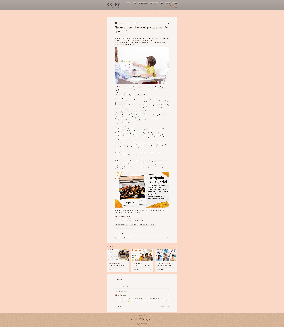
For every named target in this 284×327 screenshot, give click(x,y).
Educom (116, 13)
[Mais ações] (168, 23)
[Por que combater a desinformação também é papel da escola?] (118, 255)
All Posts (109, 13)
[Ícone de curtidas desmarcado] (119, 306)
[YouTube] (169, 7)
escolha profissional (144, 224)
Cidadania (133, 13)
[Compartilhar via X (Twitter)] (119, 233)
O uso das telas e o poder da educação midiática (165, 264)
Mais (168, 13)
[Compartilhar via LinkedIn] (122, 233)
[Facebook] (164, 7)
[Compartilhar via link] (126, 233)
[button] (176, 7)
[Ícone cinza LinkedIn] (173, 7)
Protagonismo (124, 13)
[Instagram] (171, 7)
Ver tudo (175, 246)
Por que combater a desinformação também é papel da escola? (117, 264)
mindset (153, 224)
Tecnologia (151, 13)
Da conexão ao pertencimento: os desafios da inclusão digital (141, 264)
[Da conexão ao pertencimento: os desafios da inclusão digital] (142, 255)
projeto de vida (133, 224)
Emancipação (142, 13)
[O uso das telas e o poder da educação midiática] (166, 255)
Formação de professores (121, 224)
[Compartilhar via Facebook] (115, 233)
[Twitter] (166, 7)
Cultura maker (160, 13)
